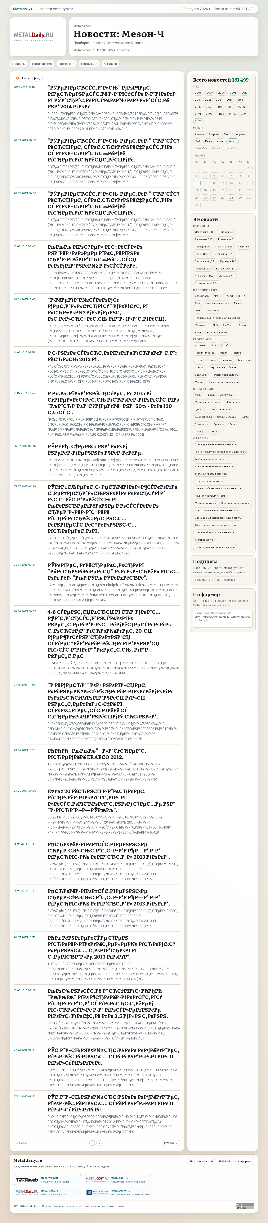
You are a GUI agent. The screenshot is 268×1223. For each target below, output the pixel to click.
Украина (200, 345)
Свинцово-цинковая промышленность (218, 517)
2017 (208, 107)
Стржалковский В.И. (207, 283)
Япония (237, 352)
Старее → (171, 1143)
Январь (199, 134)
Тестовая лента (204, 539)
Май (197, 141)
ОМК (198, 310)
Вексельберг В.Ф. (226, 268)
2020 (241, 107)
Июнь (208, 141)
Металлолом (233, 402)
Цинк (198, 409)
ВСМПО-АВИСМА (217, 332)
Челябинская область (225, 374)
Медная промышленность (210, 495)
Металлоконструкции (207, 402)
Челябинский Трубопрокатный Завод (217, 317)
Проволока (201, 424)
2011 (197, 99)
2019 (230, 107)
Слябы (246, 416)
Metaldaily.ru (82, 50)
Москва (199, 382)
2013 (219, 99)
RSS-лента (202, 580)
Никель (210, 394)
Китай (224, 345)
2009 (233, 92)
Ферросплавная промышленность (215, 525)
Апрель (240, 134)
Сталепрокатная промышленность (215, 444)
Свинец (233, 424)
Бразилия (201, 374)
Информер (245, 1161)
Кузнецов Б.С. (228, 261)
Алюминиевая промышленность (214, 466)
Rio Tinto (228, 325)
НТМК (198, 332)
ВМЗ (215, 325)
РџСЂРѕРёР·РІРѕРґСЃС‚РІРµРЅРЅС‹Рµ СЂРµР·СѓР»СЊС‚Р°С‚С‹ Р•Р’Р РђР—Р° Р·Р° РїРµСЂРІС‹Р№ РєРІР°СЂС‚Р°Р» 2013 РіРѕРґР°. (109, 850)
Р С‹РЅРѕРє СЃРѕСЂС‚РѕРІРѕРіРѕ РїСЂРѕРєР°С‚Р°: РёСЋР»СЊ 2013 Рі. (112, 356)
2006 (198, 92)
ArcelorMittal (213, 310)
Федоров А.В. (227, 275)
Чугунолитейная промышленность (215, 547)
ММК (217, 295)
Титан (213, 431)
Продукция (89, 64)
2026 (198, 121)
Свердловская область (222, 367)
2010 (244, 92)
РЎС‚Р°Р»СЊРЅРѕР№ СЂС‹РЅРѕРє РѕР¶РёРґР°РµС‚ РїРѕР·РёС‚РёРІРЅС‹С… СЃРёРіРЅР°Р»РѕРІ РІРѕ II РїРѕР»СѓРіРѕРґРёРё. (113, 1056)
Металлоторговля (205, 503)
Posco (242, 325)
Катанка (225, 409)
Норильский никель (217, 303)
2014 (229, 99)
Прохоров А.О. (203, 246)
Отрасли (110, 64)
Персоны (18, 64)
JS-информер (226, 580)
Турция (211, 360)
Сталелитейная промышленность (214, 532)
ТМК (197, 303)
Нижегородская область (223, 382)
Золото (210, 409)
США (213, 345)
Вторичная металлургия (209, 481)
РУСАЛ (229, 295)
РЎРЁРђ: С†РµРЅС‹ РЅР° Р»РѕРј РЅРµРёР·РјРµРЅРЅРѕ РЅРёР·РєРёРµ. (95, 449)
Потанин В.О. (226, 231)
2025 (244, 114)
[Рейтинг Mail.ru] (245, 1206)
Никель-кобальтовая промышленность (218, 488)
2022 (209, 114)
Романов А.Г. (225, 239)
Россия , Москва (204, 352)
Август (232, 141)
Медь (198, 394)
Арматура (226, 394)
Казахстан (243, 360)
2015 (240, 99)
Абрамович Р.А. (204, 275)
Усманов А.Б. (225, 246)
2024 (232, 114)
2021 (198, 114)
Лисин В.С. (244, 246)
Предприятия (105, 50)
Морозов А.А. (203, 268)
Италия (199, 367)
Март (227, 134)
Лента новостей (201, 1161)
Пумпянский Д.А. (223, 253)
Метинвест (201, 325)
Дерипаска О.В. (204, 231)
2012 (208, 99)
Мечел (238, 303)
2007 (210, 92)
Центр (198, 360)
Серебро (200, 431)
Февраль (214, 134)
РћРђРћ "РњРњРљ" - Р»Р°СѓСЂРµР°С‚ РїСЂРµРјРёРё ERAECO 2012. (97, 754)
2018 (219, 107)
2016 (198, 107)
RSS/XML (225, 1161)
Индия (223, 352)
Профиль (219, 424)
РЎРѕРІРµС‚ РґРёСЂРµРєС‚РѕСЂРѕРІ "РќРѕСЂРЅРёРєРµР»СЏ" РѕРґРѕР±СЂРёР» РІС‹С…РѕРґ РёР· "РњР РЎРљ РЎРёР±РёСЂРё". (114, 571)
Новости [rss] (30, 78)
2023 (221, 114)
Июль (220, 141)
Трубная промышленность (210, 459)
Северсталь (202, 295)
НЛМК (241, 295)
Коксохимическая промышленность (216, 510)
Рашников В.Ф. (204, 239)
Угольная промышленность (211, 473)
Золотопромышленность (235, 503)
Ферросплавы (203, 416)
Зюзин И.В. (201, 253)
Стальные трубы (226, 416)
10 (196, 183)
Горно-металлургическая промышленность (220, 451)
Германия (226, 360)
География (66, 64)
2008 (221, 92)
